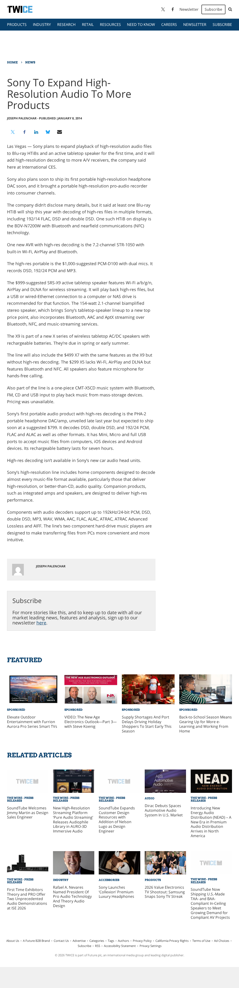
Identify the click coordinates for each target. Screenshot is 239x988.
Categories (96, 941)
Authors (123, 941)
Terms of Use (201, 941)
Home (12, 62)
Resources (110, 24)
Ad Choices (221, 941)
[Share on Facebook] (24, 132)
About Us (12, 941)
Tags (111, 941)
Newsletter (189, 9)
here (41, 623)
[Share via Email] (59, 132)
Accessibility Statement (120, 946)
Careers (169, 24)
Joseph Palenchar (22, 118)
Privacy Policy (142, 941)
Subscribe (213, 9)
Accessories (109, 880)
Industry (42, 24)
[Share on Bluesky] (48, 132)
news (30, 62)
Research (66, 24)
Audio (150, 798)
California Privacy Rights (172, 941)
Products (17, 24)
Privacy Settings (151, 946)
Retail (88, 24)
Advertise (79, 941)
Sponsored (16, 709)
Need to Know (141, 24)
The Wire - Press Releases (20, 799)
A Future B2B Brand (36, 941)
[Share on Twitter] (13, 132)
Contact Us (61, 941)
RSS (97, 946)
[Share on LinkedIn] (36, 132)
